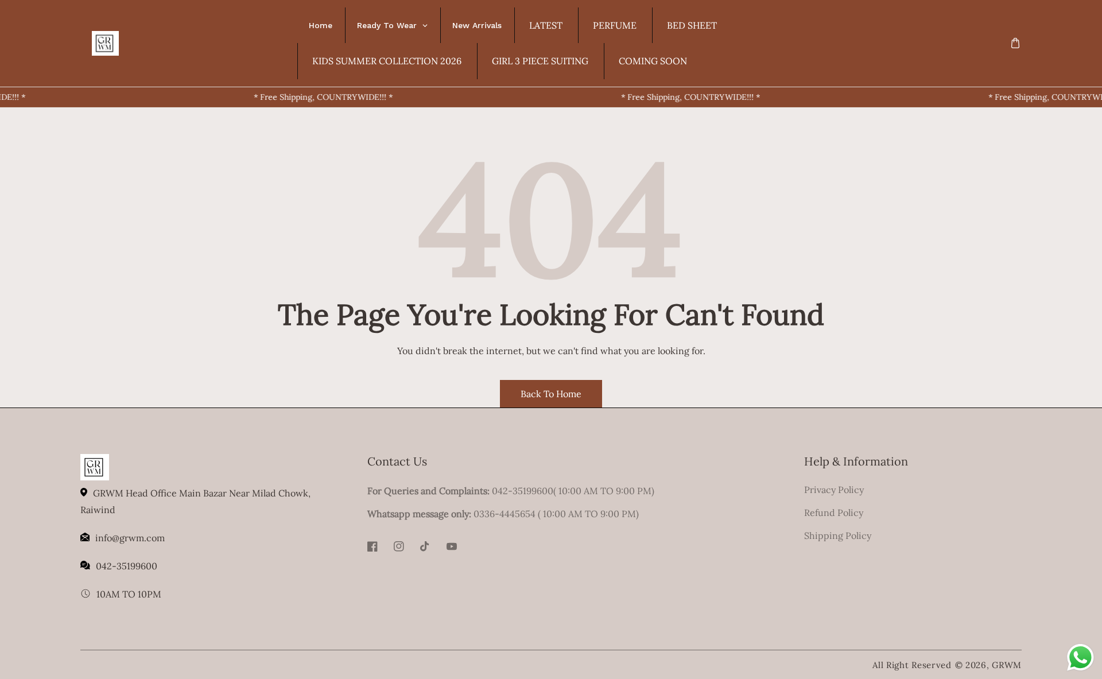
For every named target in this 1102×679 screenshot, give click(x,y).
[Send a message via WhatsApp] (1080, 657)
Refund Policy (833, 512)
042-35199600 (126, 566)
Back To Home (551, 393)
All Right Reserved (912, 664)
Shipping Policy (837, 535)
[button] (1015, 43)
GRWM (1007, 664)
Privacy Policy (834, 489)
